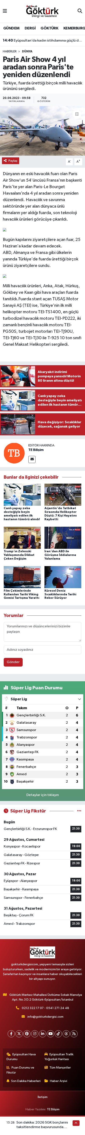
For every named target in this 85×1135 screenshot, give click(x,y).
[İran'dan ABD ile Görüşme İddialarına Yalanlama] (63, 537)
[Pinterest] (27, 1033)
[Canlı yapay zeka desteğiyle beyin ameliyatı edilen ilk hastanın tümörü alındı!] (22, 494)
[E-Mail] (32, 459)
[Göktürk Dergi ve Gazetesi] (42, 11)
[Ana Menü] (5, 11)
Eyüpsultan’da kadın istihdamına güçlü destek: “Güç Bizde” (42, 40)
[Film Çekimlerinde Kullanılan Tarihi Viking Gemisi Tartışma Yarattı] (22, 577)
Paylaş (12, 160)
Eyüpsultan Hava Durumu (21, 1057)
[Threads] (66, 1033)
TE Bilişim (36, 450)
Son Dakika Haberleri (26, 1081)
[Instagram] (34, 1033)
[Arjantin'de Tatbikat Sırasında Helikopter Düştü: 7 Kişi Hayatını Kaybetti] (63, 494)
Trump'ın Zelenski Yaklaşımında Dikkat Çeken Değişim (19, 555)
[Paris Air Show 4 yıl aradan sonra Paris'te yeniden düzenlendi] (42, 131)
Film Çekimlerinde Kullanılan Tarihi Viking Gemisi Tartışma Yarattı (21, 594)
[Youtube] (50, 1033)
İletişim (43, 1097)
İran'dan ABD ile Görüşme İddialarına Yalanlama (60, 555)
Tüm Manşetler (60, 1067)
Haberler (10, 51)
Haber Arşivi (58, 1081)
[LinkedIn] (42, 1033)
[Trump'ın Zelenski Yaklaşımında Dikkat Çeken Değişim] (22, 537)
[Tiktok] (58, 1033)
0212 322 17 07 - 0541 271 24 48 (45, 1008)
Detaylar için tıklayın (42, 795)
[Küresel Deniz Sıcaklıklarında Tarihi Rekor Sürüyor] (63, 577)
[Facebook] (11, 1033)
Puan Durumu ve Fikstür (20, 1070)
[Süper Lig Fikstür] (79, 811)
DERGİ (30, 28)
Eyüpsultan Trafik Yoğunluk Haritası (59, 1057)
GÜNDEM (11, 28)
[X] (19, 1033)
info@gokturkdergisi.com (45, 1016)
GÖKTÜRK (49, 28)
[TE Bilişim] (14, 453)
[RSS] (74, 1033)
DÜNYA (27, 51)
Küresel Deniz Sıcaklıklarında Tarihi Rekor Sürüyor (60, 594)
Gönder (13, 662)
